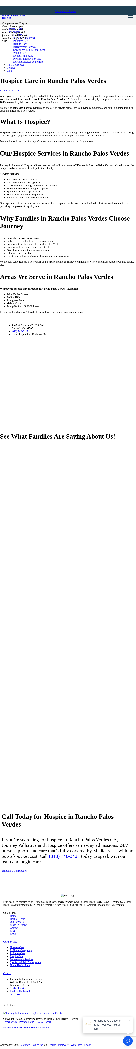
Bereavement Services (21, 959)
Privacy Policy (26, 1021)
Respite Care (16, 956)
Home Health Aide (20, 965)
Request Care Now (10, 90)
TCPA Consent (44, 1021)
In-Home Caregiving (21, 950)
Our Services (17, 921)
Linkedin (26, 1027)
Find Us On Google (20, 991)
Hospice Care (17, 947)
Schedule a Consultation (14, 870)
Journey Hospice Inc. (32, 1044)
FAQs (13, 933)
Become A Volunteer (65, 11)
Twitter (17, 1027)
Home (13, 915)
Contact (14, 927)
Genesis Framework (58, 1044)
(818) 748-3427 (20, 331)
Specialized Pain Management (25, 962)
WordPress (76, 1044)
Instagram (45, 1027)
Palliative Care (17, 953)
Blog (12, 930)
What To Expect (18, 924)
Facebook (8, 1027)
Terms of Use (10, 1021)
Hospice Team (17, 918)
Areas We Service (19, 994)
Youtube (35, 1027)
